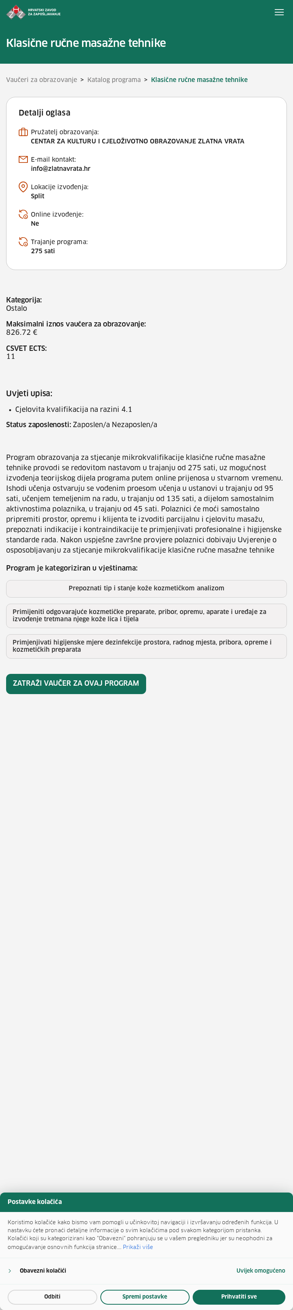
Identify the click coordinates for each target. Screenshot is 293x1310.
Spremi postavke (144, 1297)
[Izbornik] (279, 12)
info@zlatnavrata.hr (60, 169)
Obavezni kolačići (43, 1271)
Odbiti (52, 1297)
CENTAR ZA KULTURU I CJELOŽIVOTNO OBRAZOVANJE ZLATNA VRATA (138, 141)
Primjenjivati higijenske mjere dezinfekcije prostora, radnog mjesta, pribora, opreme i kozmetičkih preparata (142, 646)
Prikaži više (138, 1247)
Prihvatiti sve (239, 1297)
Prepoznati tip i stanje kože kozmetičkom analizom (146, 588)
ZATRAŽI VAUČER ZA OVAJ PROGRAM (76, 683)
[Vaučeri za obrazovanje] (33, 12)
